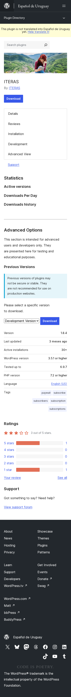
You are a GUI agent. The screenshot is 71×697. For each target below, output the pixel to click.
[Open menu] (64, 6)
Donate (44, 579)
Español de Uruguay (27, 637)
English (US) (59, 383)
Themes (43, 538)
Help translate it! (38, 31)
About (8, 531)
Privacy (9, 552)
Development (17, 144)
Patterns (43, 552)
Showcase (45, 531)
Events (42, 572)
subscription (58, 400)
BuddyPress (14, 619)
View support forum (18, 507)
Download (14, 98)
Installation (16, 134)
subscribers (41, 400)
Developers (12, 579)
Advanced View (19, 154)
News (8, 538)
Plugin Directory (14, 17)
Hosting (9, 545)
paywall (46, 392)
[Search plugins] (46, 45)
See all (62, 478)
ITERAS (11, 81)
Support (13, 165)
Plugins (42, 545)
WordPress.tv (15, 586)
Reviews (14, 124)
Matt (9, 606)
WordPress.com (17, 599)
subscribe (59, 392)
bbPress (12, 613)
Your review (12, 478)
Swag (43, 586)
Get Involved (46, 565)
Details (13, 114)
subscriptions (57, 408)
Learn (8, 565)
